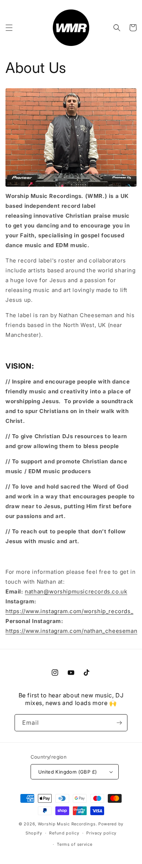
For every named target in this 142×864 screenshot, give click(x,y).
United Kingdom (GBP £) (67, 772)
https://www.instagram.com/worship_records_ (69, 611)
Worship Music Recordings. (67, 823)
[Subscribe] (119, 722)
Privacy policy (101, 833)
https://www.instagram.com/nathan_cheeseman (71, 630)
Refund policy (64, 833)
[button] (9, 28)
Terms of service (74, 844)
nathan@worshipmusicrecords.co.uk (76, 591)
